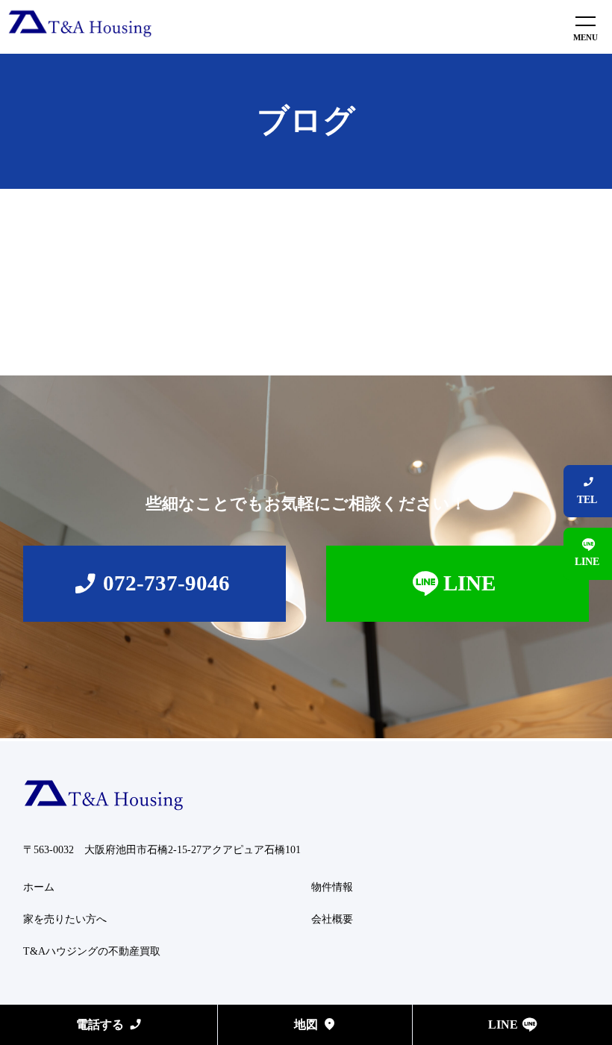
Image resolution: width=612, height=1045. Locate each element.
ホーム (38, 887)
